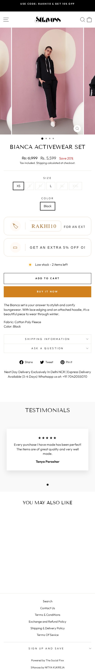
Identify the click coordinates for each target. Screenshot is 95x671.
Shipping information (47, 339)
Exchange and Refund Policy (47, 622)
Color (47, 198)
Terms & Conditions (47, 615)
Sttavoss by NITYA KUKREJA (48, 667)
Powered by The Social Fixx (47, 660)
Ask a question (47, 348)
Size (47, 178)
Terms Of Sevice (48, 635)
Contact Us (47, 608)
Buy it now (47, 291)
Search (47, 601)
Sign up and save (46, 648)
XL (62, 186)
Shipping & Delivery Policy (47, 628)
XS (18, 186)
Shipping (41, 163)
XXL (75, 186)
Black (47, 206)
